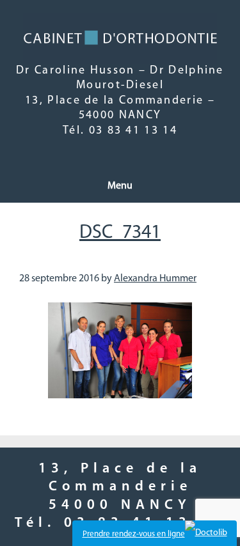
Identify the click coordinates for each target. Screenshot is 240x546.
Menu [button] (120, 186)
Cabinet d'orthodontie (120, 38)
